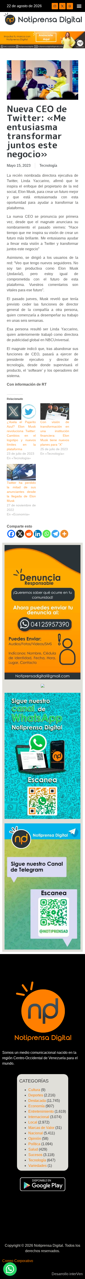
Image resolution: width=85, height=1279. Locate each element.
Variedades (37, 1166)
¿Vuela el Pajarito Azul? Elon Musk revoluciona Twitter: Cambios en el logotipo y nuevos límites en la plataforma (21, 435)
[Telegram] (55, 534)
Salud (33, 1149)
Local (32, 1122)
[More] (64, 534)
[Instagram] (55, 6)
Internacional (38, 1117)
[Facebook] (11, 534)
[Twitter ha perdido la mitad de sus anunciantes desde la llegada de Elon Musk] (21, 472)
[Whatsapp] (47, 534)
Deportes (35, 1095)
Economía (36, 1106)
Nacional (35, 1133)
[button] (79, 6)
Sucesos (35, 1155)
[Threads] (70, 6)
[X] (20, 534)
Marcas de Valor (41, 1128)
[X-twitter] (62, 6)
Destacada (37, 1101)
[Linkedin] (38, 534)
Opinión (34, 1138)
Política (34, 1144)
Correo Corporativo (17, 1261)
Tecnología (48, 165)
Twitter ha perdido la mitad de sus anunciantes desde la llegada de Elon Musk (21, 492)
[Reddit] (29, 534)
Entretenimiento (41, 1111)
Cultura (34, 1090)
